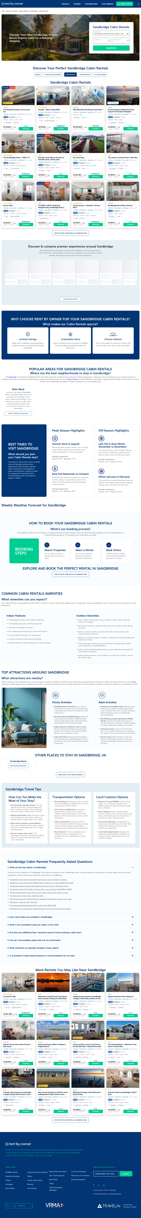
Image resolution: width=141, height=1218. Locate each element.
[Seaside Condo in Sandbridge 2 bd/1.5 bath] (122, 1078)
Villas (29, 1176)
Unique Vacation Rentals (53, 74)
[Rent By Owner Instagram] (104, 1185)
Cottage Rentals (85, 74)
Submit (125, 1174)
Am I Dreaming (78, 158)
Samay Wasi (8, 205)
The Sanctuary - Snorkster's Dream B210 (86, 206)
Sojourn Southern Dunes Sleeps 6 (120, 996)
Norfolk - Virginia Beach (11, 114)
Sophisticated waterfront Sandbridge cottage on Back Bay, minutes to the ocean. (87, 998)
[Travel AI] (108, 1206)
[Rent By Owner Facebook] (93, 1185)
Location (97, 32)
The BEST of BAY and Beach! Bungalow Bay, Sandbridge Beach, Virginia (51, 206)
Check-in (97, 39)
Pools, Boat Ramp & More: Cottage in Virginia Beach (52, 1045)
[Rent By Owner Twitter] (98, 1185)
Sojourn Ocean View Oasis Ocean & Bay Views (16, 1045)
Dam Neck (26, 392)
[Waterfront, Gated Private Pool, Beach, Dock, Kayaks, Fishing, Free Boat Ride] (53, 982)
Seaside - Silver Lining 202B (49, 110)
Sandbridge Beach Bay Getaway (120, 205)
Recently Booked (78, 1179)
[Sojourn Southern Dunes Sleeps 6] (122, 982)
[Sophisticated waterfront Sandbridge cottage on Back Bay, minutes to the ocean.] (87, 982)
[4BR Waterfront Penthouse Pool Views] (87, 95)
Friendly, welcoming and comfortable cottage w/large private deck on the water (17, 1093)
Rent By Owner (103, 1194)
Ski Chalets (10, 1188)
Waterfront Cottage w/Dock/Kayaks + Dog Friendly (87, 1093)
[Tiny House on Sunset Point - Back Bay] (122, 143)
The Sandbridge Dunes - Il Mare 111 (16, 158)
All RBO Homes (11, 1172)
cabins (133, 681)
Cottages (9, 1184)
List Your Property (78, 1171)
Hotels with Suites (34, 1180)
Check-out (117, 39)
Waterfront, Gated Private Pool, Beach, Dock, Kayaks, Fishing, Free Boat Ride (52, 997)
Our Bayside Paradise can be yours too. (16, 111)
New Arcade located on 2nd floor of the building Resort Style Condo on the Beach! (53, 1093)
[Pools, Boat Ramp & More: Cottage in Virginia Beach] (53, 1030)
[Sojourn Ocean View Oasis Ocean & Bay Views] (18, 1030)
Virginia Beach (73, 379)
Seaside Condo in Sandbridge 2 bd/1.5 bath (122, 1093)
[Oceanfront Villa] (18, 982)
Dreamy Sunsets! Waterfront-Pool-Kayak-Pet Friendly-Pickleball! (121, 111)
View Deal (26, 128)
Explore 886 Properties (18, 766)
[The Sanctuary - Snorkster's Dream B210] (87, 191)
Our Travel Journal (56, 1175)
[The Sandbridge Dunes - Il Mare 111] (18, 143)
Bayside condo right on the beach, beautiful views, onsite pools (51, 159)
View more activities (70, 299)
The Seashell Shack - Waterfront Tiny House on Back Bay (122, 1045)
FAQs (51, 1183)
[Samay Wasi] (18, 191)
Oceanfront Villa (9, 996)
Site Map (112, 1190)
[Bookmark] (32, 88)
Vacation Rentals (12, 1176)
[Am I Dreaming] (87, 143)
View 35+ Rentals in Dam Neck (18, 413)
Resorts (30, 1184)
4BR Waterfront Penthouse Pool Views (87, 110)
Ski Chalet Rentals (101, 74)
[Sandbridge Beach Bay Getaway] (122, 191)
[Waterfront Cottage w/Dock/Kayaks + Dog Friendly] (87, 1078)
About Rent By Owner (58, 1171)
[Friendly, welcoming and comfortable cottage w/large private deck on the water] (18, 1078)
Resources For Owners (80, 1175)
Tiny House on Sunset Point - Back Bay (123, 158)
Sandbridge (21, 114)
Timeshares (32, 1188)
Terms (106, 1190)
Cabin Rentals (70, 74)
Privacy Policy (97, 1190)
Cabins (8, 1180)
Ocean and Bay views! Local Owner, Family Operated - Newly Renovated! (87, 1045)
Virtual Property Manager (55, 1188)
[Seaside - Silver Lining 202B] (53, 95)
